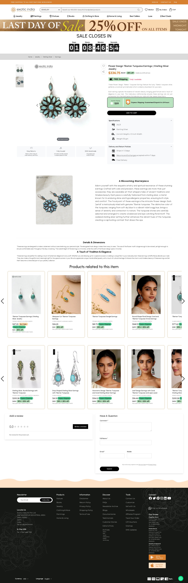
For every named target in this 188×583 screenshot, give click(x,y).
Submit (109, 469)
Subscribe (45, 500)
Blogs (105, 510)
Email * (102, 452)
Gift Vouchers (131, 522)
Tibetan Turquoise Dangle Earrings (104, 316)
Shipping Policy (86, 510)
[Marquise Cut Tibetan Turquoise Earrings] (66, 313)
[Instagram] (161, 499)
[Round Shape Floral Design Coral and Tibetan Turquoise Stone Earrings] (146, 313)
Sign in (155, 2)
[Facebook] (150, 499)
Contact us (166, 2)
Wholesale (130, 510)
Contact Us (130, 498)
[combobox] (98, 9)
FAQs (105, 502)
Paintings (60, 514)
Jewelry (37, 57)
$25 (116, 103)
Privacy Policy (152, 464)
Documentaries (109, 514)
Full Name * (104, 438)
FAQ (175, 2)
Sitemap (129, 526)
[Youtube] (169, 499)
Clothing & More (63, 510)
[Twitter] (154, 499)
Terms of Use (142, 464)
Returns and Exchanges (126, 155)
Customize (130, 502)
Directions (151, 526)
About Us (106, 498)
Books (59, 502)
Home (30, 57)
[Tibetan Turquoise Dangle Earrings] (106, 313)
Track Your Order (132, 518)
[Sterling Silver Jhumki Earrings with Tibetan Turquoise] (26, 388)
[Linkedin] (165, 499)
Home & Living (62, 518)
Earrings (58, 57)
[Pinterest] (158, 499)
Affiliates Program (133, 514)
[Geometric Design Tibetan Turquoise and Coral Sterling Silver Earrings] (106, 388)
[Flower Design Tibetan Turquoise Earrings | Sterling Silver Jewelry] (20, 70)
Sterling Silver (47, 57)
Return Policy (85, 502)
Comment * (104, 421)
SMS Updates (131, 530)
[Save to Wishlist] (103, 66)
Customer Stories (110, 522)
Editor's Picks (108, 526)
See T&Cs (35, 155)
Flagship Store (153, 517)
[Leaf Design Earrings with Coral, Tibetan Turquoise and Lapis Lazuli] (146, 388)
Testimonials (108, 518)
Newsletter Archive (110, 506)
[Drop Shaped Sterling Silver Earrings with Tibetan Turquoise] (66, 388)
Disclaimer (84, 498)
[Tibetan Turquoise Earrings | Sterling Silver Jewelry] (26, 313)
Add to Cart (131, 113)
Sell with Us (130, 506)
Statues (59, 498)
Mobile (129, 452)
